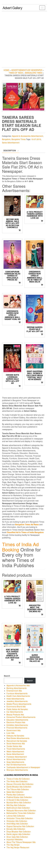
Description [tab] (9, 150)
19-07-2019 (36, 139)
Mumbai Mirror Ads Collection (19, 802)
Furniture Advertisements (17, 693)
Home (6, 70)
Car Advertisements (15, 711)
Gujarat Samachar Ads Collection (20, 826)
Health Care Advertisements (18, 696)
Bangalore (6, 139)
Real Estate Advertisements (18, 738)
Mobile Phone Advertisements (19, 704)
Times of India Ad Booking (20, 547)
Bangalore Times (33, 72)
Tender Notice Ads (14, 746)
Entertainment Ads (14, 690)
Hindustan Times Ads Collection (20, 818)
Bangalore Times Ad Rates (27, 524)
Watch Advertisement (15, 751)
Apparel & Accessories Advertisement (27, 136)
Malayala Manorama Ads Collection (21, 810)
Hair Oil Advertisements (16, 764)
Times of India (16, 72)
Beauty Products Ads (15, 714)
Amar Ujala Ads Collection (17, 836)
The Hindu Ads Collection (17, 781)
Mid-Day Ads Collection (16, 805)
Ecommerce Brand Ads (16, 706)
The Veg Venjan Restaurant (18, 847)
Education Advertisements (17, 719)
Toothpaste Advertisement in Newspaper (23, 767)
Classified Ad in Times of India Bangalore (25, 532)
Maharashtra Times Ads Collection (21, 813)
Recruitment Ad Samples (17, 741)
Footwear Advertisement (17, 756)
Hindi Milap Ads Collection (17, 823)
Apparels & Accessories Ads (18, 685)
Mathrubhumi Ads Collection (18, 807)
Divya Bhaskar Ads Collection (19, 831)
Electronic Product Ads (16, 722)
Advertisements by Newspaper (26, 70)
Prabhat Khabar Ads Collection (19, 797)
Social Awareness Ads (16, 743)
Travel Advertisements (16, 748)
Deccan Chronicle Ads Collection (20, 784)
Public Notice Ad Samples (17, 709)
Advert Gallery (12, 7)
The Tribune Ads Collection (18, 789)
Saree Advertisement (10, 142)
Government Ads (14, 730)
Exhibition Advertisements (17, 725)
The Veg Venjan (13, 844)
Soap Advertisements (15, 762)
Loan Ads (10, 733)
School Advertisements (16, 759)
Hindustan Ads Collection (17, 821)
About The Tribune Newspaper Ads (21, 842)
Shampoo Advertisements (17, 770)
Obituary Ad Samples (15, 735)
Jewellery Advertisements (17, 701)
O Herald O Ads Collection (17, 800)
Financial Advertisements (17, 727)
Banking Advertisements (17, 688)
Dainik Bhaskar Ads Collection (19, 786)
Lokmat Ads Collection (16, 815)
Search (7, 675)
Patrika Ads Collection (16, 794)
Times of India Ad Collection (18, 778)
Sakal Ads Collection (15, 792)
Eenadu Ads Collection (16, 829)
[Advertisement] (24, 38)
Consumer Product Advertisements (21, 717)
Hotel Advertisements (15, 698)
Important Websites (15, 839)
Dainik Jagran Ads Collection (18, 834)
